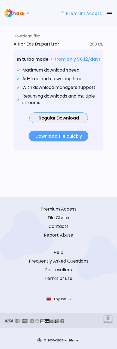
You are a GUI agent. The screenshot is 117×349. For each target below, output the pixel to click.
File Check (59, 218)
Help (58, 252)
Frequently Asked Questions (58, 261)
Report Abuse (58, 235)
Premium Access (84, 13)
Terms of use (58, 278)
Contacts (58, 226)
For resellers (58, 270)
